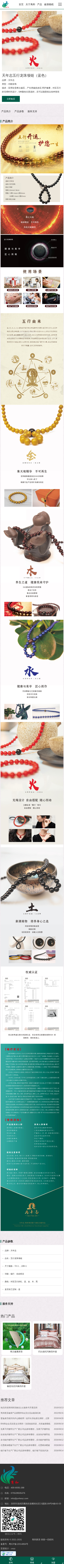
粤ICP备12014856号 (18, 1544)
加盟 (53, 1562)
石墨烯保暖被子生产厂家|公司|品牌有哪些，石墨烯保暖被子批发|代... (32, 1446)
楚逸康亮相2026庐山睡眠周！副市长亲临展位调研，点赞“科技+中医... (32, 1419)
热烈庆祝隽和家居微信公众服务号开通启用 (32, 1407)
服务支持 (32, 111)
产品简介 (6, 111)
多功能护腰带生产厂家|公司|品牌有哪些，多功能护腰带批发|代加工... (32, 1441)
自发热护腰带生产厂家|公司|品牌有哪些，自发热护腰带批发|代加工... (32, 1435)
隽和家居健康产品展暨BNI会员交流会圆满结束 (32, 1413)
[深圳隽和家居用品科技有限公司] (5, 4)
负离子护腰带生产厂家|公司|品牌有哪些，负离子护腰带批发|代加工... (32, 1430)
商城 (32, 1562)
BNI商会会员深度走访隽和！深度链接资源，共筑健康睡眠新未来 (32, 1424)
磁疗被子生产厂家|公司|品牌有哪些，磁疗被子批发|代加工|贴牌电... (32, 1451)
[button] (58, 39)
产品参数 (19, 111)
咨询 (11, 1562)
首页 (21, 4)
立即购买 (11, 99)
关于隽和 (30, 4)
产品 (39, 4)
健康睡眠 (49, 4)
